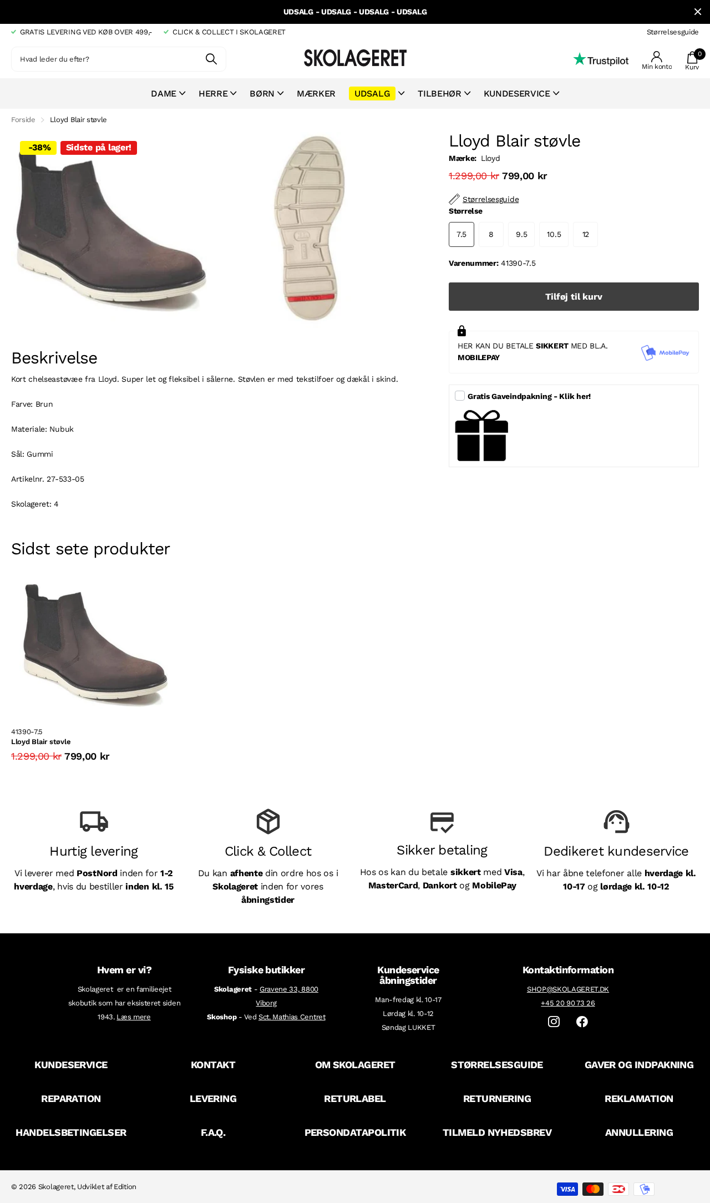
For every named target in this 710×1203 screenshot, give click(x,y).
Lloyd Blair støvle (40, 741)
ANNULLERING (639, 1132)
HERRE (213, 93)
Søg (211, 59)
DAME (163, 93)
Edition (125, 1186)
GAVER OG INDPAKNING (639, 1064)
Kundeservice (517, 93)
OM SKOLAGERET (355, 1064)
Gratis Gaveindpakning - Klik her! (529, 396)
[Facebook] (582, 1022)
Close (698, 12)
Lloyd (490, 158)
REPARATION (71, 1098)
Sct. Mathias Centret (292, 1017)
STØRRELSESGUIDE (497, 1064)
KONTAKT (213, 1064)
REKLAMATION (639, 1098)
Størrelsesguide (673, 32)
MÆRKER (316, 93)
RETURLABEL (355, 1098)
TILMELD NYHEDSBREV (497, 1132)
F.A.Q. (213, 1132)
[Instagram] (554, 1022)
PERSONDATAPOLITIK (355, 1132)
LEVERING (213, 1098)
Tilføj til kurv (573, 296)
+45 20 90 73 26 (568, 1003)
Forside (23, 119)
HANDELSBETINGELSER (71, 1132)
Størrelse (465, 210)
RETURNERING (497, 1098)
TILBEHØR (439, 93)
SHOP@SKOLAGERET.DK (568, 989)
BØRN (262, 93)
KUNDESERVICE (71, 1064)
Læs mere (133, 1017)
